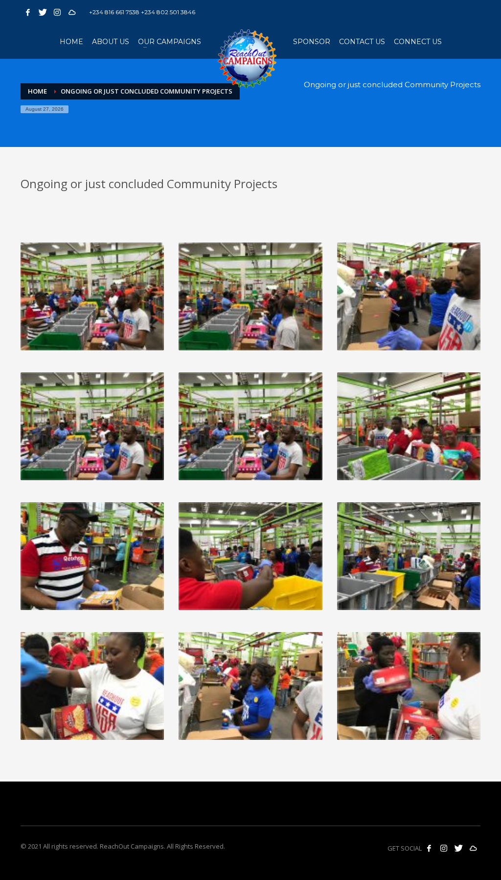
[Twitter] (42, 12)
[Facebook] (28, 12)
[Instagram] (57, 12)
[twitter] (458, 848)
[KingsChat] (72, 12)
